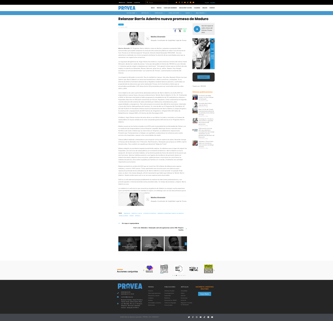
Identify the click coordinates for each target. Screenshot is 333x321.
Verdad (129, 2)
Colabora (197, 8)
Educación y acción (185, 8)
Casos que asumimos (170, 8)
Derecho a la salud (136, 213)
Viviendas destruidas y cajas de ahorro (205, 104)
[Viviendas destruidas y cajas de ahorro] (195, 105)
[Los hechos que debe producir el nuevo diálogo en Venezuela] (195, 97)
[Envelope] (193, 2)
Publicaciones (174, 13)
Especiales (159, 13)
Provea (159, 8)
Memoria (122, 2)
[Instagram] (182, 2)
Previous (119, 243)
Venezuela (137, 215)
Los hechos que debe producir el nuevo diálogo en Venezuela (206, 97)
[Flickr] (190, 2)
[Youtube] (185, 2)
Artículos (145, 13)
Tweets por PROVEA (199, 86)
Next (186, 243)
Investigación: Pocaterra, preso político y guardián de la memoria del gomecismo (206, 121)
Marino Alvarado (123, 215)
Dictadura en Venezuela (149, 213)
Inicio (153, 8)
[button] (144, 270)
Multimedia (200, 13)
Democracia (127, 213)
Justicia (137, 2)
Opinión (121, 24)
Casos (187, 13)
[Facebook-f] (179, 2)
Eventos (212, 8)
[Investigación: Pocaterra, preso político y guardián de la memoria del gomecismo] (195, 120)
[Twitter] (176, 2)
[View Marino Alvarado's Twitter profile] (147, 38)
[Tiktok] (188, 2)
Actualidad (131, 13)
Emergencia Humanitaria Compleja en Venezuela (171, 213)
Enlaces (204, 8)
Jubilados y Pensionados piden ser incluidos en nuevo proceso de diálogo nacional (206, 143)
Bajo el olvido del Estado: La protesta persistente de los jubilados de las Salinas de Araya (206, 111)
